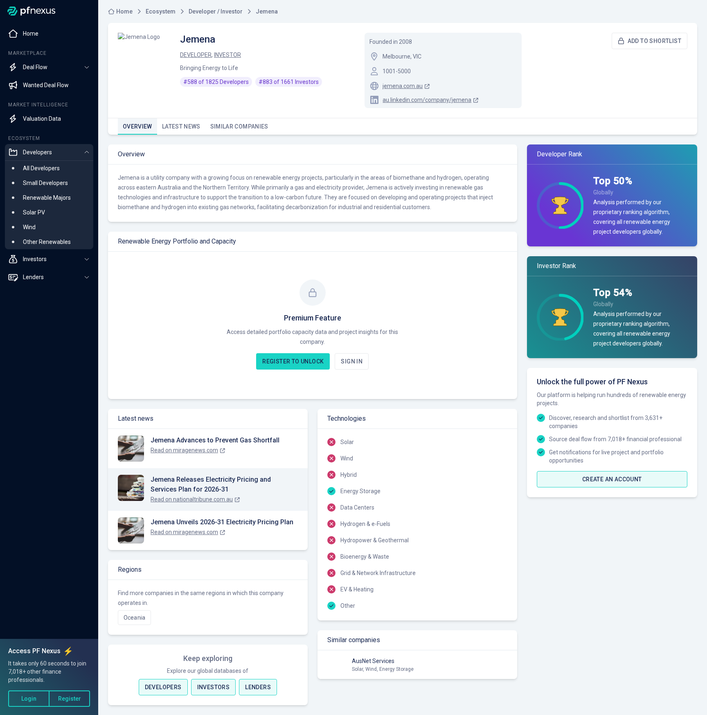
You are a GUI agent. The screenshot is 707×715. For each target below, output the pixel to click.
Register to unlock (293, 361)
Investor (227, 55)
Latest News (181, 126)
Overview (137, 126)
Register (69, 698)
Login (28, 698)
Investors (213, 687)
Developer (196, 55)
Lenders (258, 687)
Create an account (612, 479)
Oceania (134, 617)
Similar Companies (239, 126)
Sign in (352, 361)
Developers (163, 687)
